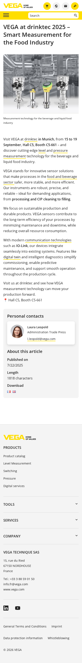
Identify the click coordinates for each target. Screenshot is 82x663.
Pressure (9, 478)
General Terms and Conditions (24, 626)
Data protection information (23, 638)
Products (12, 447)
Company (11, 536)
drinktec (30, 139)
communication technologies (48, 240)
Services (10, 520)
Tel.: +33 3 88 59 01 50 (18, 579)
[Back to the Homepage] (19, 437)
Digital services (14, 486)
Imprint (57, 626)
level (42, 150)
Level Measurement (17, 463)
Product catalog (14, 456)
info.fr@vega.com (15, 584)
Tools (9, 504)
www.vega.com (13, 589)
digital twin (12, 257)
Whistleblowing (58, 638)
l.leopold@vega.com (41, 339)
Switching (10, 471)
